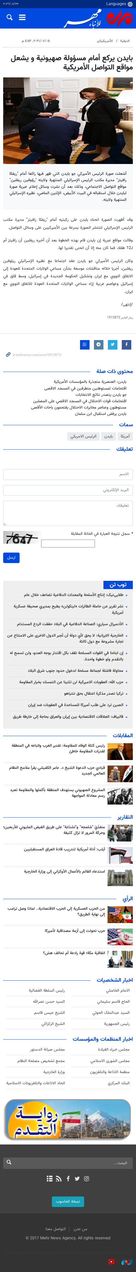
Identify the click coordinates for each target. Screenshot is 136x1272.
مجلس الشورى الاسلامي (110, 1061)
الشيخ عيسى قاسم (49, 1013)
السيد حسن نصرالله (49, 1002)
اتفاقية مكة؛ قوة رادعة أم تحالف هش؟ (74, 953)
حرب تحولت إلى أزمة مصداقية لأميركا (75, 931)
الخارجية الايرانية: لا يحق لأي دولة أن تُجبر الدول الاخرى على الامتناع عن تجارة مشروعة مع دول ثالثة (65, 639)
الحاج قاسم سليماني (113, 1002)
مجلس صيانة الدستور (47, 1049)
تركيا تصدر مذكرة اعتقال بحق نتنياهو (93, 694)
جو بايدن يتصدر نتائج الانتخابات (101, 395)
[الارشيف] (49, 1179)
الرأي (128, 899)
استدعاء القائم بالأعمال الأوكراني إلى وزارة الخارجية (64, 872)
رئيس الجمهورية (117, 1024)
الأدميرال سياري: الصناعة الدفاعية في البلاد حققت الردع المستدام (70, 624)
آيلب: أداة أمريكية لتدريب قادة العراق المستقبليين (64, 849)
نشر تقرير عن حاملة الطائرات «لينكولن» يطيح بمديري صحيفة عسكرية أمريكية (68, 609)
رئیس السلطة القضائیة (47, 990)
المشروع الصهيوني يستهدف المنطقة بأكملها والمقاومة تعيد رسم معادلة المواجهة (57, 793)
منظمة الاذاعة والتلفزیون (110, 1072)
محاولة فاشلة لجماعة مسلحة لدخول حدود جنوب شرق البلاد (75, 671)
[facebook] (68, 1179)
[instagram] (86, 1179)
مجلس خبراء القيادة (114, 1049)
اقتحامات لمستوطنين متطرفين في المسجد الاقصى (85, 388)
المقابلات (123, 736)
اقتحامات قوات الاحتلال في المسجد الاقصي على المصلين (80, 401)
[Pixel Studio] (108, 1262)
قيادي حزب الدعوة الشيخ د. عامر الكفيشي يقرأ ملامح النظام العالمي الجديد (57, 771)
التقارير (125, 817)
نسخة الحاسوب (68, 1201)
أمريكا (125, 436)
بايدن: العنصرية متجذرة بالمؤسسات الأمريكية (90, 382)
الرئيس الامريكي (83, 436)
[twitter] (77, 1179)
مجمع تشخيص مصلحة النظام (41, 1061)
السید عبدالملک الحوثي (111, 1013)
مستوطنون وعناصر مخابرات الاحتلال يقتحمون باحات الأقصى (79, 407)
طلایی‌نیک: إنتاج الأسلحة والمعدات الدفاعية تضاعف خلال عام (73, 595)
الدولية (125, 41)
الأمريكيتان (105, 41)
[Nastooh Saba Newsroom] (124, 1262)
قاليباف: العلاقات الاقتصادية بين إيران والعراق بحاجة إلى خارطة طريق (68, 717)
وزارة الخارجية (54, 1072)
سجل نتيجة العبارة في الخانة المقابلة (102, 534)
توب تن (118, 585)
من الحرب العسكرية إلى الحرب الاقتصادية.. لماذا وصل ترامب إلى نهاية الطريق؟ (56, 912)
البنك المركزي (119, 1083)
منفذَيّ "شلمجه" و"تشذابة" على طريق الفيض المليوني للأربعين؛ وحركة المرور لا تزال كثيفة (54, 830)
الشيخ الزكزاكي (53, 1024)
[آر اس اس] (59, 1179)
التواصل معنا (56, 1229)
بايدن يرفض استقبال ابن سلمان (101, 414)
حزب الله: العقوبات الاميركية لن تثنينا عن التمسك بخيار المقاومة (71, 682)
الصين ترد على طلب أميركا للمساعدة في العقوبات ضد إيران (75, 705)
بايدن (108, 436)
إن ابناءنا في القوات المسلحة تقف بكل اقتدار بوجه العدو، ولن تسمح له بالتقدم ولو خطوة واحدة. (66, 656)
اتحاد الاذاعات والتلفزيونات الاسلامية (35, 1083)
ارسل (11, 557)
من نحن (80, 1229)
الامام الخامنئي (118, 990)
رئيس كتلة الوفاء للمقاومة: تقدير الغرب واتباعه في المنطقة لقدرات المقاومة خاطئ (58, 749)
